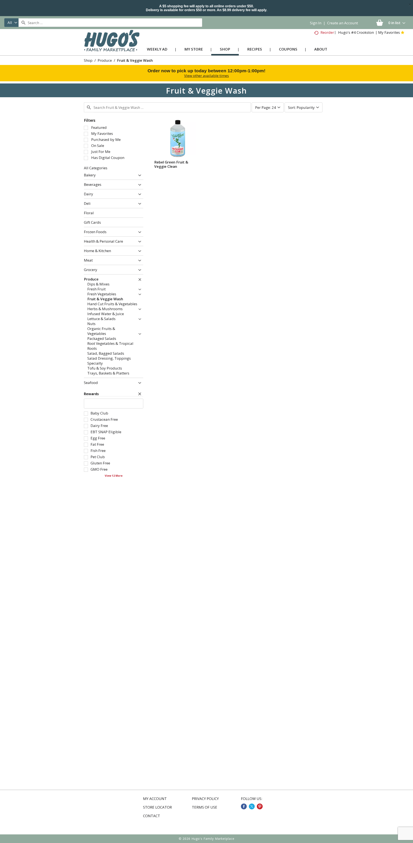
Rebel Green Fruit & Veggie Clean (171, 164)
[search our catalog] (23, 22)
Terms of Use (204, 807)
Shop (88, 60)
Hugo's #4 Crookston (356, 32)
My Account (155, 799)
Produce (105, 60)
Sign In (315, 22)
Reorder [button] (327, 32)
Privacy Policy (205, 799)
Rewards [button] (91, 393)
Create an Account (342, 22)
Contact (151, 816)
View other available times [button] (206, 75)
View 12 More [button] (114, 475)
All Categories (95, 167)
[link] (244, 806)
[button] (138, 175)
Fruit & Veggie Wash (135, 60)
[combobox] (11, 22)
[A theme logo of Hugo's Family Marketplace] (112, 45)
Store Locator (157, 807)
